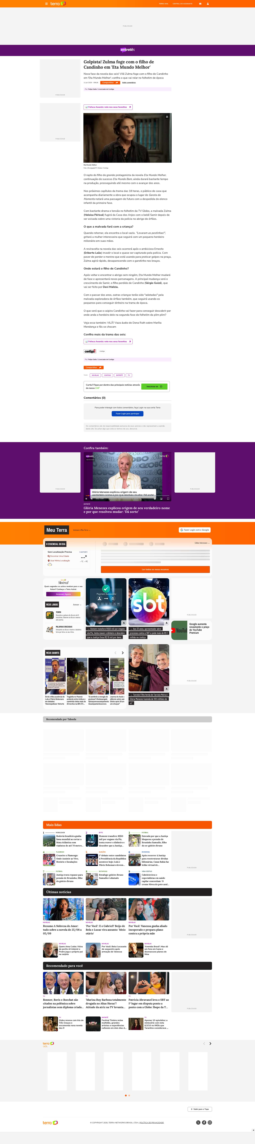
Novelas (95, 375)
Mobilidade (60, 833)
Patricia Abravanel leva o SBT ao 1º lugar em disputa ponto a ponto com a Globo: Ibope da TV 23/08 (149, 1003)
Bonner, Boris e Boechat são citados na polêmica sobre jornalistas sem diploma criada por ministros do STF (62, 1003)
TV (129, 375)
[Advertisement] (191, 950)
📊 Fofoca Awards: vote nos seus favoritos (106, 107)
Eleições (102, 852)
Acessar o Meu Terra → (82, 530)
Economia (146, 852)
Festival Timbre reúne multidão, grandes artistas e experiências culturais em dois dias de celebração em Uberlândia (114, 1024)
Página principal (58, 4)
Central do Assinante (182, 4)
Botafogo (103, 871)
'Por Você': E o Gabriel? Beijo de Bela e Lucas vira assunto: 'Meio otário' (106, 929)
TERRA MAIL (163, 4)
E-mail (200, 4)
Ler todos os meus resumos (155, 569)
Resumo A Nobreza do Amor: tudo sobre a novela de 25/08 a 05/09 (62, 929)
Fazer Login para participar (127, 413)
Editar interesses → (202, 542)
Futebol (145, 833)
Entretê (119, 375)
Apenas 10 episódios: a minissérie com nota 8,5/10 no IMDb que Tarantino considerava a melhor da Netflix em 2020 (156, 1024)
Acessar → (77, 604)
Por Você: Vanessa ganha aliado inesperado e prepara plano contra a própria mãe (148, 929)
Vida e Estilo (147, 871)
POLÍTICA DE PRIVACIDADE (152, 1122)
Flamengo (60, 852)
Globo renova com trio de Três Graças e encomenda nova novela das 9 (71, 1024)
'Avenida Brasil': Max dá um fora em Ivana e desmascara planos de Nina (156, 950)
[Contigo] (90, 351)
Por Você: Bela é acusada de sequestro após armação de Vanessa (114, 949)
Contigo (107, 375)
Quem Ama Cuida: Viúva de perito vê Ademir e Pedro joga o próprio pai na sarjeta (71, 950)
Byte (101, 833)
